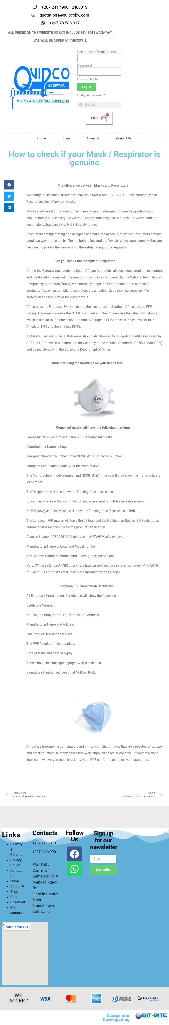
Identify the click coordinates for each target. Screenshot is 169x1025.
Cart (13, 897)
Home (41, 138)
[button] (9, 184)
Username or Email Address (97, 52)
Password (84, 65)
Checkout (17, 902)
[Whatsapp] (74, 868)
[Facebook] (74, 853)
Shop (66, 138)
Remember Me (89, 79)
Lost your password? (91, 95)
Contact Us (124, 138)
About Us (93, 138)
